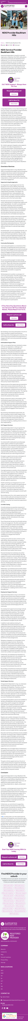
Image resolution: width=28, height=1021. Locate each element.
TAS (2, 986)
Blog (2, 954)
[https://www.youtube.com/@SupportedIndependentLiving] (7, 1008)
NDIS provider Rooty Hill (20, 903)
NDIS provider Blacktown (19, 887)
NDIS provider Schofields (8, 908)
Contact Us (4, 952)
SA (1, 978)
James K (4, 45)
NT (1, 983)
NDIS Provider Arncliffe (8, 885)
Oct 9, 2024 (9, 45)
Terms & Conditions (6, 957)
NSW (2, 973)
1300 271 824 (3, 2)
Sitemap (3, 962)
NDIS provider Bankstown (9, 890)
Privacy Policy (4, 960)
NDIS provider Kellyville (19, 895)
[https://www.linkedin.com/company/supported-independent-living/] (4, 1008)
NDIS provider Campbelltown (8, 893)
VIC (2, 975)
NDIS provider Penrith (20, 900)
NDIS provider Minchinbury (20, 908)
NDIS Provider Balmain (8, 887)
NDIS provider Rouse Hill (9, 906)
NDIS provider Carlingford (21, 893)
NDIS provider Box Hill (20, 890)
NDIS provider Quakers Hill (8, 903)
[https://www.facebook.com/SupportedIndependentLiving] (2, 1008)
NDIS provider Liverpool (7, 898)
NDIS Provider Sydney (14, 913)
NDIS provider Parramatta (9, 900)
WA (2, 989)
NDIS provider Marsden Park (19, 898)
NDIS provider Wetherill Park (20, 911)
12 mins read (16, 45)
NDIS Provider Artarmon (19, 885)
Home (2, 43)
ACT (2, 981)
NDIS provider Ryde (20, 906)
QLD (2, 970)
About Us (3, 949)
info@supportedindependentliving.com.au (17, 2)
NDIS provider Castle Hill (8, 895)
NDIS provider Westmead (7, 911)
